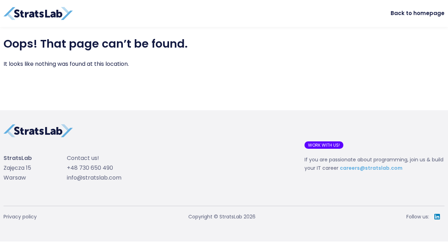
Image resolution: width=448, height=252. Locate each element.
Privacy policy (20, 216)
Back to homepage (417, 13)
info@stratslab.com (94, 178)
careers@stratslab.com (371, 168)
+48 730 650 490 (90, 168)
